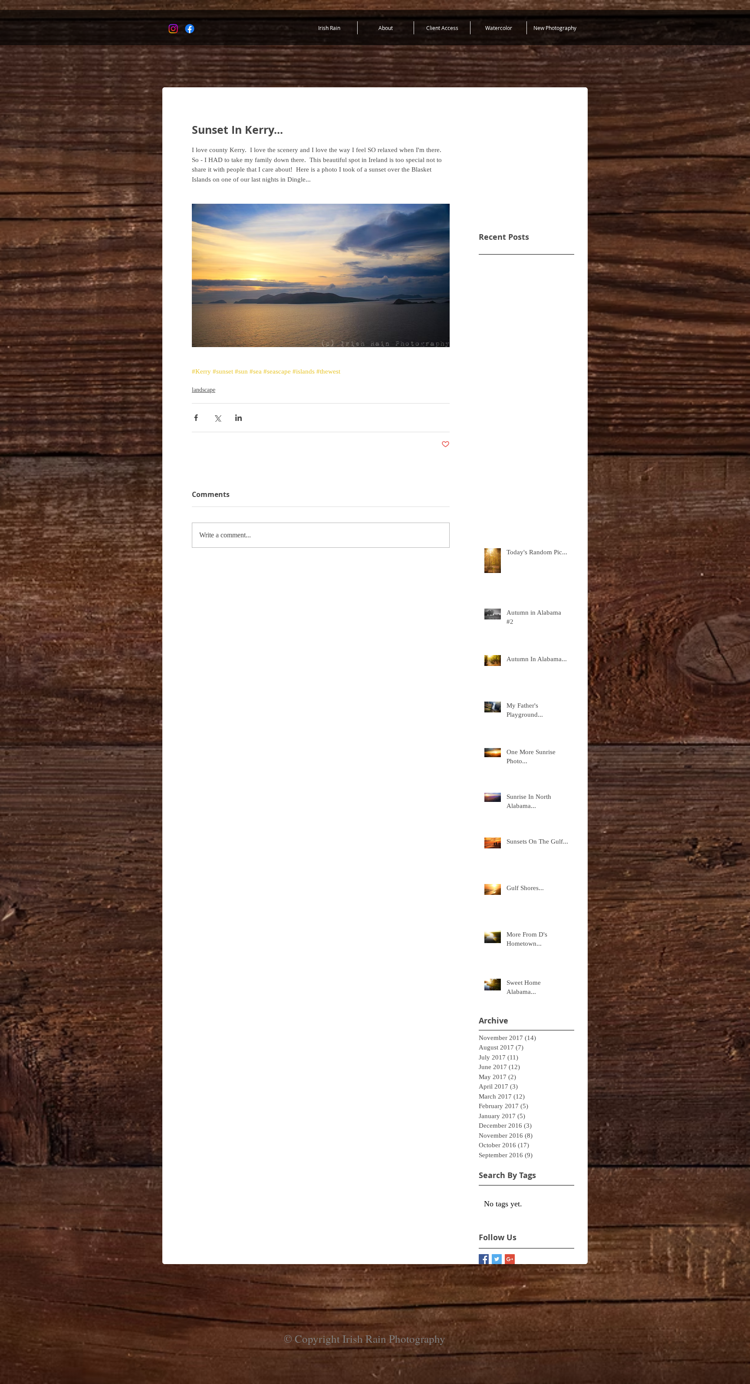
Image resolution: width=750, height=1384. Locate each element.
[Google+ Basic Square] (510, 1259)
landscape (203, 390)
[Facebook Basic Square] (484, 1259)
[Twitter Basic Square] (497, 1259)
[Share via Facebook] (196, 418)
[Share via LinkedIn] (238, 418)
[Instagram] (173, 29)
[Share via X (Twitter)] (217, 418)
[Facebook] (190, 29)
